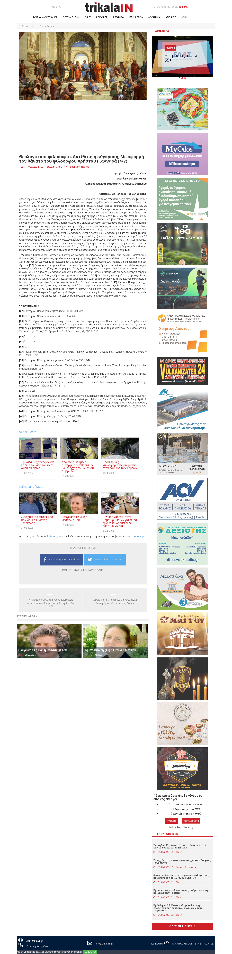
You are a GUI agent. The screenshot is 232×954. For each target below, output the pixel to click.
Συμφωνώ (90, 951)
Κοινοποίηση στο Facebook (64, 559)
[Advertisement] (83, 127)
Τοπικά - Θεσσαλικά (186, 867)
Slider (179, 852)
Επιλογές (101, 17)
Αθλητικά (154, 17)
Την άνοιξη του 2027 (187, 809)
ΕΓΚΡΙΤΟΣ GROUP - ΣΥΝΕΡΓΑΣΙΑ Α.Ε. (193, 943)
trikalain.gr (137, 536)
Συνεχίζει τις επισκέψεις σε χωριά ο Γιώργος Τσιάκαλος (182, 861)
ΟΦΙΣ (88, 17)
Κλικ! (184, 17)
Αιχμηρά (118, 17)
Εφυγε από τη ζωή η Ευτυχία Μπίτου (110, 650)
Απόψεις (170, 17)
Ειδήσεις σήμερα (31, 487)
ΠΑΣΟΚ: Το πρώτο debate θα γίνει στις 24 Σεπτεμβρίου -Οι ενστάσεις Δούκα (115, 601)
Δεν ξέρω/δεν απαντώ (187, 813)
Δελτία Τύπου (71, 17)
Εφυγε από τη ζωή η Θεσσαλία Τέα (42, 650)
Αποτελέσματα (191, 820)
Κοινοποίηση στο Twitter (108, 559)
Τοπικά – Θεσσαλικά (45, 17)
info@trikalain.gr (104, 943)
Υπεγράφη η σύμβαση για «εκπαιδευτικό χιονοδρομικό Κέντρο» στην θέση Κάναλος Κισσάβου (51, 603)
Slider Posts (28, 432)
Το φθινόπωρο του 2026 (187, 804)
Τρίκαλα (183, 6)
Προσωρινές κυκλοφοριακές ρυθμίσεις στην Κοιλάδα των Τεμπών (181, 891)
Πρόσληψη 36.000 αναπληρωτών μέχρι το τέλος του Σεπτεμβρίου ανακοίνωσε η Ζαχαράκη (179, 908)
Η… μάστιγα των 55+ (181, 58)
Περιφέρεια (136, 17)
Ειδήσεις (52, 536)
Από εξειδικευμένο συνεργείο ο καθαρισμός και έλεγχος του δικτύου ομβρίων (181, 876)
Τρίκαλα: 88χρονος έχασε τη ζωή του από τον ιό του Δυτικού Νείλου (179, 846)
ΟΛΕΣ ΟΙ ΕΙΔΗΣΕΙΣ (182, 926)
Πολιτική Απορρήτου (37, 946)
